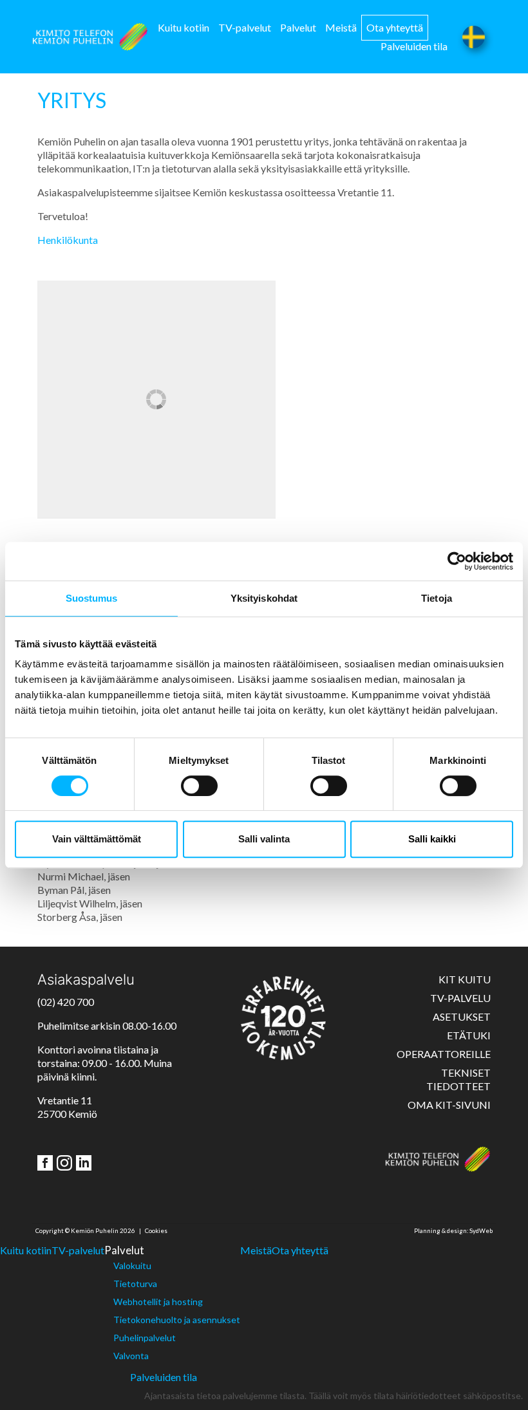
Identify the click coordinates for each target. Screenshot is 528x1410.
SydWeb (481, 1230)
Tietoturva (135, 1283)
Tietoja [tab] (436, 598)
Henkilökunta (67, 240)
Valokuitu (132, 1265)
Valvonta (131, 1355)
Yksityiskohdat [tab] (264, 598)
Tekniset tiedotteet (458, 1079)
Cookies (156, 1230)
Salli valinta (264, 838)
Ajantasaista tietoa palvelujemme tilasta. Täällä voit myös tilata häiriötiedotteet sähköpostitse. (333, 1395)
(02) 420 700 (65, 1002)
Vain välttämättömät (96, 838)
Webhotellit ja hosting (158, 1301)
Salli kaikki (432, 838)
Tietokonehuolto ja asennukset (176, 1319)
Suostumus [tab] (92, 598)
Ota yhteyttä (394, 27)
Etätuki (469, 1035)
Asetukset (462, 1016)
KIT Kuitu (464, 979)
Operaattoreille (444, 1054)
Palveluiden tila (414, 46)
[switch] (199, 785)
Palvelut (298, 27)
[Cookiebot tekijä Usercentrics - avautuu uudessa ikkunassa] (457, 561)
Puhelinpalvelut (144, 1337)
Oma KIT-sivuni (449, 1105)
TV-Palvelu (460, 998)
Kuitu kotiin (183, 27)
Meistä (341, 27)
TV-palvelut (244, 27)
